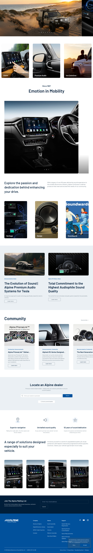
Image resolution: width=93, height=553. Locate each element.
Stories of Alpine (37, 524)
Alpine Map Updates (67, 541)
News (14, 278)
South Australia (51, 524)
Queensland (50, 527)
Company (35, 520)
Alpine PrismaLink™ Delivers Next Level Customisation (19, 353)
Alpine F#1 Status (52, 278)
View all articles (84, 320)
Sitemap (87, 550)
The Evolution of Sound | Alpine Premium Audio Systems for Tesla (21, 287)
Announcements (8, 278)
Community (11, 349)
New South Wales (51, 536)
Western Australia (52, 533)
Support (64, 520)
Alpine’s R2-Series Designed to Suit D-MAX (53, 353)
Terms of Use (63, 550)
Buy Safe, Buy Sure (79, 550)
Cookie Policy (77, 542)
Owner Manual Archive (67, 533)
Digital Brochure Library (39, 527)
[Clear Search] (60, 395)
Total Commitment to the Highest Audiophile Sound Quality (66, 287)
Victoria (49, 530)
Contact (35, 533)
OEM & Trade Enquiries (39, 530)
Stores (49, 520)
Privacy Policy (70, 550)
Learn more (10, 301)
